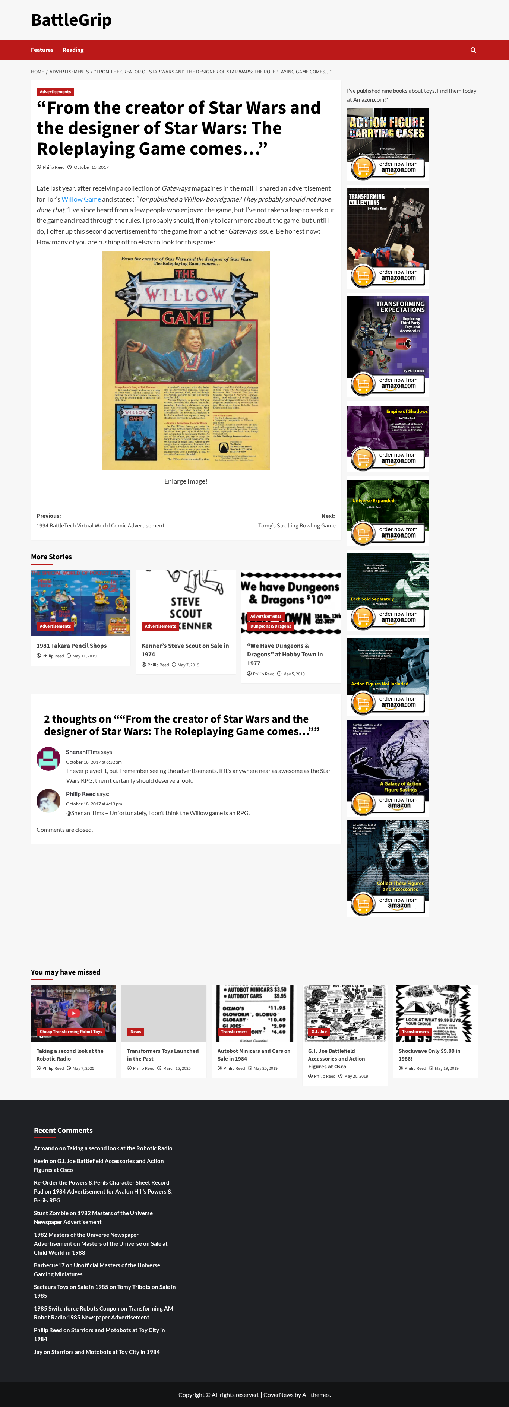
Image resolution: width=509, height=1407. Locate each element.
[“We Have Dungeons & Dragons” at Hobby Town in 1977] (291, 603)
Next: (296, 521)
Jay (38, 1352)
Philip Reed (54, 167)
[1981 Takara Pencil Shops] (80, 603)
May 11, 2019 (85, 656)
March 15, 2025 (177, 1068)
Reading (73, 50)
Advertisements (55, 92)
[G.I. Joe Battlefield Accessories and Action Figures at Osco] (345, 1013)
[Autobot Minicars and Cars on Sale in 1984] (254, 1013)
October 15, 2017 (91, 167)
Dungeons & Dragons (270, 626)
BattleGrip (71, 20)
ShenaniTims (83, 751)
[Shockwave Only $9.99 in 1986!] (435, 1013)
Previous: (100, 521)
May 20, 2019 (266, 1068)
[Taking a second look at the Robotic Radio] (73, 1013)
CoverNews (278, 1394)
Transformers (234, 1032)
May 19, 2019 (447, 1068)
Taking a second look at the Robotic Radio (70, 1055)
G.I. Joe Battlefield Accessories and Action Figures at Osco (336, 1059)
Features (42, 50)
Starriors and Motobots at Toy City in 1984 (105, 1352)
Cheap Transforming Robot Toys (71, 1032)
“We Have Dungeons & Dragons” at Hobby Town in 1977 (285, 654)
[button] (473, 50)
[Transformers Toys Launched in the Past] (163, 1013)
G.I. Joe (319, 1032)
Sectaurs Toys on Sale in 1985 (71, 1286)
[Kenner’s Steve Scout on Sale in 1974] (185, 603)
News (135, 1032)
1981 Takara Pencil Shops (72, 645)
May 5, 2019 (294, 674)
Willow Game (81, 199)
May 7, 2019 (188, 665)
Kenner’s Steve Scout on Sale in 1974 (185, 650)
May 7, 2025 (83, 1068)
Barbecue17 (49, 1265)
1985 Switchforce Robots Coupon (77, 1308)
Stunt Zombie (51, 1213)
